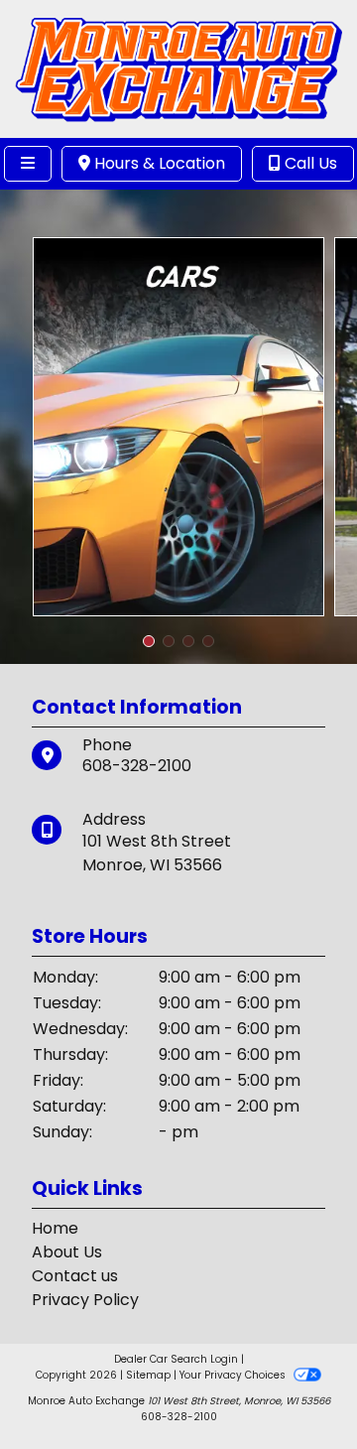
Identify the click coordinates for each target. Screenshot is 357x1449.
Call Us (309, 163)
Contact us (75, 1275)
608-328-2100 (136, 765)
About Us (67, 1252)
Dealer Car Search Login (176, 1359)
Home (55, 1228)
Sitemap (148, 1375)
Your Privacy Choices (234, 1375)
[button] (149, 641)
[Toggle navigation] (28, 164)
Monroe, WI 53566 (152, 865)
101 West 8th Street (156, 841)
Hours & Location (157, 163)
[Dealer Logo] (178, 68)
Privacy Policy (85, 1299)
